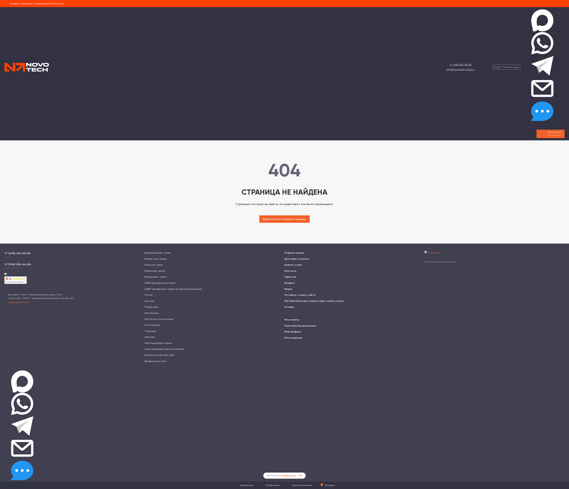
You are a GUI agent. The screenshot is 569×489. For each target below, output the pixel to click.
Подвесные (151, 306)
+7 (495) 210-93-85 (461, 64)
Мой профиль (292, 331)
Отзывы (289, 306)
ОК (300, 475)
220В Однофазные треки (160, 282)
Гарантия (290, 276)
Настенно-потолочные (159, 319)
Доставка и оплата (296, 258)
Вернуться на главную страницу (284, 219)
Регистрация (510, 67)
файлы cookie (289, 475)
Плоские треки (153, 264)
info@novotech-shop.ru (460, 69)
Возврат (289, 282)
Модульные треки (155, 276)
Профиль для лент (155, 361)
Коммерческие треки (157, 252)
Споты (148, 294)
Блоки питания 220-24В (159, 355)
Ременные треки (154, 270)
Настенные (151, 313)
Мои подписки (293, 337)
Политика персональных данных (440, 262)
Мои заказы (291, 319)
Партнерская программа (300, 325)
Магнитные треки (155, 258)
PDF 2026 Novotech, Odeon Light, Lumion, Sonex (314, 301)
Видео (288, 289)
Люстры (149, 301)
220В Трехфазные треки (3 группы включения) (173, 289)
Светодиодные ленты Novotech (164, 349)
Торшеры (150, 331)
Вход (497, 67)
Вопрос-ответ (293, 264)
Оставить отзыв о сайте (299, 294)
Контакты (290, 270)
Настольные (152, 325)
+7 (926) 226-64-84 (17, 264)
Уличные (149, 337)
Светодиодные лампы (158, 343)
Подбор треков (294, 252)
